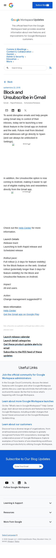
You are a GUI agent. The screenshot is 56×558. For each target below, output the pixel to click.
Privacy (11, 541)
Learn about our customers (17, 424)
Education (12, 59)
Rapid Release (16, 103)
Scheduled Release (32, 103)
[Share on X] (25, 110)
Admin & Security (16, 57)
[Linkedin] (19, 483)
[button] (28, 503)
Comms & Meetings (17, 49)
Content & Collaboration (20, 52)
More (10, 61)
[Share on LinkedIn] (13, 110)
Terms (17, 541)
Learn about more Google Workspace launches (28, 401)
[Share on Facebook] (19, 110)
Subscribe (42, 5)
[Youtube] (7, 483)
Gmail (6, 103)
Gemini (11, 54)
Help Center (25, 228)
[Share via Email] (7, 110)
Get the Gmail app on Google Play (21, 314)
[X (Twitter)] (13, 483)
